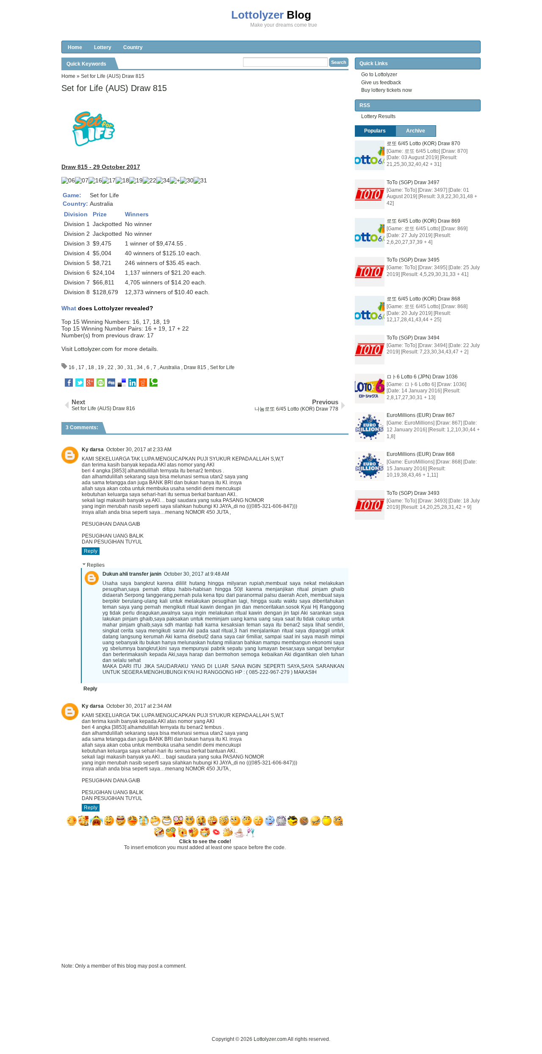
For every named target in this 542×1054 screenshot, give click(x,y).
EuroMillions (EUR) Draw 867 (421, 415)
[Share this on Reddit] (143, 382)
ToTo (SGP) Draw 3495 (413, 260)
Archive (415, 131)
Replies (96, 565)
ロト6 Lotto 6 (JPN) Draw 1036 (422, 377)
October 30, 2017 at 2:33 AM (138, 450)
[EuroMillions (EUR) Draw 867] (369, 427)
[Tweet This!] (79, 382)
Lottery (102, 47)
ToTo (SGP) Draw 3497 (413, 182)
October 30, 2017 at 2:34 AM (138, 706)
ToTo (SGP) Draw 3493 (413, 493)
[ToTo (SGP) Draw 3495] (369, 272)
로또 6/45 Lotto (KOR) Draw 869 (423, 221)
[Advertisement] (215, 1016)
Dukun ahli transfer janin (131, 574)
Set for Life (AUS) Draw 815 (114, 88)
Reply (90, 551)
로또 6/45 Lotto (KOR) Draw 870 (423, 143)
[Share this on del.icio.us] (122, 382)
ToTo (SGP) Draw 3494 (413, 338)
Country (133, 47)
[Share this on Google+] (90, 382)
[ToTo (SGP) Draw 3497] (369, 194)
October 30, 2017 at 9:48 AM (196, 574)
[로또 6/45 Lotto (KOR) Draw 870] (369, 155)
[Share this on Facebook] (69, 382)
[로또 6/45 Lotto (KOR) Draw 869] (369, 233)
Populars (375, 131)
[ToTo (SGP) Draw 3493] (369, 505)
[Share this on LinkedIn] (132, 382)
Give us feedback (381, 83)
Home (75, 47)
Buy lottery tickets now (386, 90)
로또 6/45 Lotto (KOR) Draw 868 (423, 299)
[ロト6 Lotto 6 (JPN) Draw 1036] (369, 388)
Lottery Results (378, 116)
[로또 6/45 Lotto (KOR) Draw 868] (369, 311)
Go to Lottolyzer (379, 74)
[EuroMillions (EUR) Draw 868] (369, 466)
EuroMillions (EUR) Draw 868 (421, 454)
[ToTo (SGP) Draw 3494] (369, 349)
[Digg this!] (111, 382)
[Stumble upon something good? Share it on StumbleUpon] (101, 382)
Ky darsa (93, 450)
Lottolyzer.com (93, 348)
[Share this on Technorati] (153, 382)
